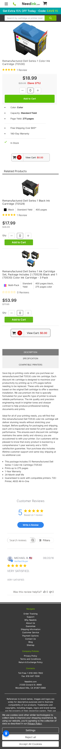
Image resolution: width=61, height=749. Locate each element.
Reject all (30, 737)
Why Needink (30, 620)
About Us (30, 623)
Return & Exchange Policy (31, 662)
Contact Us (30, 639)
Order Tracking (30, 614)
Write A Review (30, 524)
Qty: (4, 235)
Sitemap (30, 645)
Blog (30, 642)
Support (30, 617)
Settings (30, 730)
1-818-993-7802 (35, 673)
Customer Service (30, 632)
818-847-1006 (33, 676)
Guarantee (30, 626)
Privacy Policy (30, 656)
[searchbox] (18, 540)
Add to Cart (19, 242)
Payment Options (30, 636)
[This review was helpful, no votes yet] (44, 591)
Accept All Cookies (30, 744)
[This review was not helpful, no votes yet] (50, 591)
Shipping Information (30, 629)
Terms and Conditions (30, 659)
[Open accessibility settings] (6, 733)
